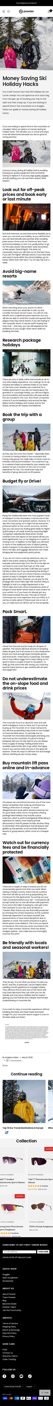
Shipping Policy (9, 1327)
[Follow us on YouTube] (21, 1376)
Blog (4, 1300)
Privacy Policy (9, 1336)
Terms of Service (10, 1323)
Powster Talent (9, 1307)
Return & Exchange (11, 1330)
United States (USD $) (12, 1386)
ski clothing (12, 178)
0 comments (15, 1060)
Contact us (8, 1353)
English (29, 1386)
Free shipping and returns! (26, 3)
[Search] (8, 11)
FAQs (5, 1350)
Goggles (6, 1274)
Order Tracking (9, 1359)
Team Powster (9, 1297)
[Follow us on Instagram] (13, 1376)
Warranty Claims (10, 1356)
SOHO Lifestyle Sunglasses (41, 1227)
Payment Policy (9, 1333)
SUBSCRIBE (43, 1251)
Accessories (8, 1281)
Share (5, 1065)
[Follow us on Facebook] (4, 1376)
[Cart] (49, 11)
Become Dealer (9, 1304)
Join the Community (12, 1310)
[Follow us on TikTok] (30, 1376)
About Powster (9, 1294)
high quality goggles (39, 175)
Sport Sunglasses (10, 1278)
